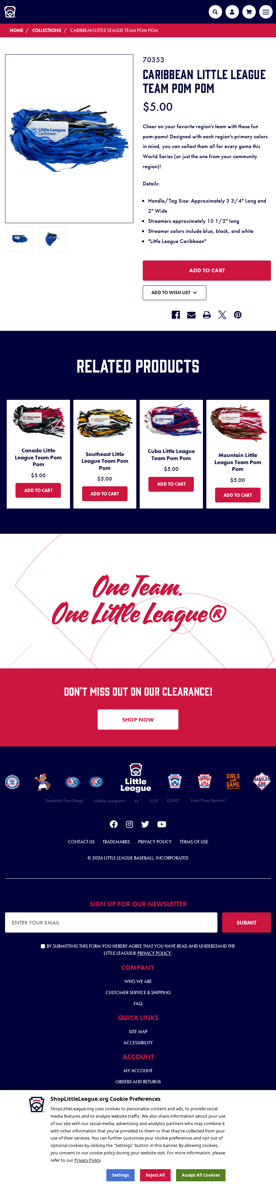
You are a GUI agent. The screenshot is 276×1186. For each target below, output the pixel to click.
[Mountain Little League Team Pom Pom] (238, 423)
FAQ (138, 1004)
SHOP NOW (138, 719)
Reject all (155, 1175)
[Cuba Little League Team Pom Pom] (171, 421)
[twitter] (145, 826)
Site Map (138, 1031)
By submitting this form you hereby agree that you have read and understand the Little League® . (141, 949)
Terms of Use (194, 842)
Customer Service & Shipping (138, 992)
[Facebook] (176, 315)
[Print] (207, 315)
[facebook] (114, 826)
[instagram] (129, 826)
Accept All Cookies (201, 1175)
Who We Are (138, 981)
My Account (138, 1071)
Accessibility (138, 1043)
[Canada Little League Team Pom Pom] (38, 420)
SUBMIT (246, 922)
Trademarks (116, 842)
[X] (222, 315)
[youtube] (161, 826)
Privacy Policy (155, 842)
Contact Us (81, 842)
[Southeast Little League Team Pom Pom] (105, 422)
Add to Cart (42, 490)
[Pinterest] (238, 315)
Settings (120, 1175)
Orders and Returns (138, 1082)
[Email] (191, 315)
